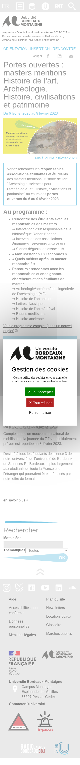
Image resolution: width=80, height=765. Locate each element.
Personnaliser (40, 412)
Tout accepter (42, 392)
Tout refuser (42, 403)
